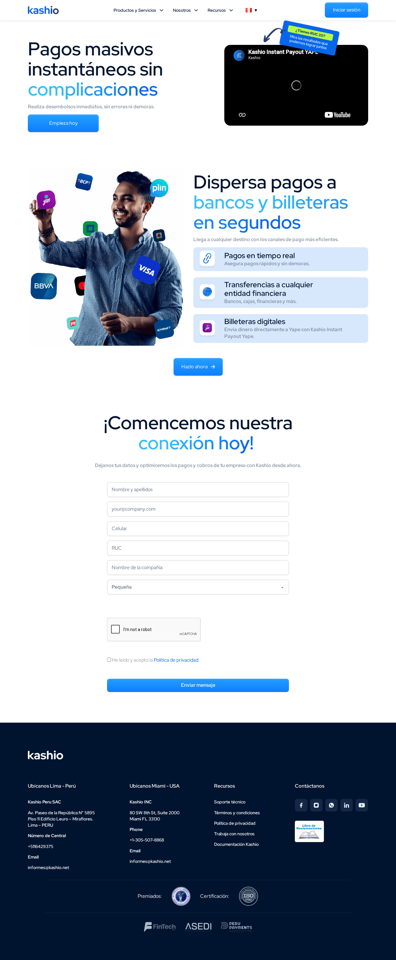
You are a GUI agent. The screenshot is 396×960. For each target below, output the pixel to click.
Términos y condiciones (237, 812)
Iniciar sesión (346, 9)
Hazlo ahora (194, 366)
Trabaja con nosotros (234, 834)
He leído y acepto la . (155, 660)
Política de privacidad (176, 660)
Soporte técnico (229, 802)
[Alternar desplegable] (161, 10)
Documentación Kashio (236, 844)
